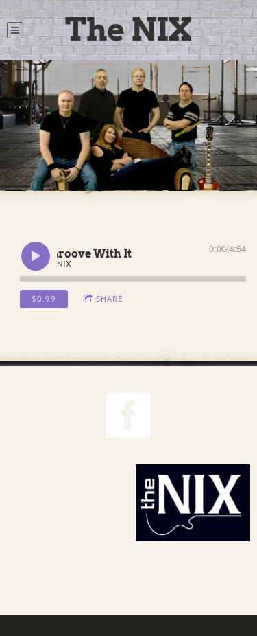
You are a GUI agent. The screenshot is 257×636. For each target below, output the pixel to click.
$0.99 (44, 298)
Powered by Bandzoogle (129, 588)
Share (109, 298)
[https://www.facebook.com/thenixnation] (128, 417)
